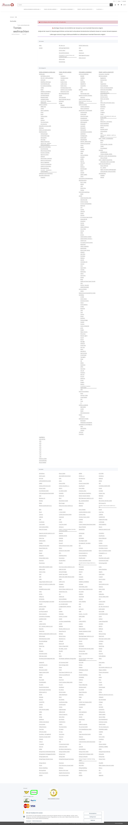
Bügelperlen (103, 78)
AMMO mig (43, 106)
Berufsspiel (83, 420)
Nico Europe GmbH (83, 653)
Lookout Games (42, 623)
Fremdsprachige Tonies (66, 87)
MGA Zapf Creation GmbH (104, 638)
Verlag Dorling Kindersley (104, 751)
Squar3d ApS (82, 719)
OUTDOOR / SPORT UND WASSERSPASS (107, 156)
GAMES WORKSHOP (45, 93)
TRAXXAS (41, 739)
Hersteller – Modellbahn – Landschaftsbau (46, 170)
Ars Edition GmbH (63, 490)
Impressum (28, 820)
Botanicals (82, 205)
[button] (115, 4)
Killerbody (61, 614)
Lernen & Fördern (83, 289)
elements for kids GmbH (64, 550)
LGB (80, 619)
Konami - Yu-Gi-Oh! (83, 614)
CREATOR (82, 211)
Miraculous (82, 333)
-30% (40, 448)
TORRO (42, 87)
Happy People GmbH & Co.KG (45, 581)
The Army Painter (44, 122)
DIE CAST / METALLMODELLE (47, 78)
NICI (81, 399)
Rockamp (41, 697)
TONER (102, 146)
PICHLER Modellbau (83, 674)
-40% (40, 445)
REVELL (100, 692)
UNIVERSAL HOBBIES (103, 746)
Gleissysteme (44, 137)
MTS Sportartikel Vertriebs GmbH (86, 648)
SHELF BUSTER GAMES (44, 709)
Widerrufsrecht (82, 57)
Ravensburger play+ (84, 93)
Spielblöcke (83, 133)
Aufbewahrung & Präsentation (46, 173)
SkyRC (40, 714)
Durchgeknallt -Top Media (84, 543)
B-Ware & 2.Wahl (43, 458)
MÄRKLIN (101, 628)
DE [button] (114, 1)
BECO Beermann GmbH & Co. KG (86, 498)
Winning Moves (42, 770)
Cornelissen (41, 522)
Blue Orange (62, 503)
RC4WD (100, 689)
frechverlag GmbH (103, 563)
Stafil (101, 133)
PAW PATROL (83, 428)
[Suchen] (111, 4)
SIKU (81, 87)
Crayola (102, 110)
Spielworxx (41, 719)
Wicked (82, 277)
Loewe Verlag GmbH (103, 621)
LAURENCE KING (42, 619)
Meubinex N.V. (62, 638)
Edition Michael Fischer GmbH (65, 545)
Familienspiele (83, 112)
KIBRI (80, 611)
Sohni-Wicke (61, 717)
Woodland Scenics (83, 770)
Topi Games (61, 734)
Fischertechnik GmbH (103, 560)
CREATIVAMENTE (102, 524)
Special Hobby (102, 717)
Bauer (81, 393)
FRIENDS (82, 225)
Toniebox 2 (63, 76)
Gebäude (43, 156)
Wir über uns (62, 45)
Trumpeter (41, 744)
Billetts (101, 140)
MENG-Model (42, 636)
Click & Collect (62, 50)
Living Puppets (83, 397)
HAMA (60, 579)
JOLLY (101, 142)
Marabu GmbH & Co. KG (64, 628)
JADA (80, 604)
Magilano (81, 626)
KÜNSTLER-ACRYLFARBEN (106, 89)
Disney (81, 316)
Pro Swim (41, 684)
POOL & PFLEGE (103, 158)
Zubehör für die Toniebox (66, 89)
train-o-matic (102, 736)
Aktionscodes (62, 59)
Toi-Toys (61, 731)
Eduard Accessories (103, 545)
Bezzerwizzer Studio (63, 500)
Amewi (80, 481)
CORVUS (81, 522)
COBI (81, 186)
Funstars (82, 324)
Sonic (81, 265)
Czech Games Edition (43, 527)
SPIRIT (81, 366)
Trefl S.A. (61, 739)
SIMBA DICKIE (62, 712)
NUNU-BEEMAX (102, 656)
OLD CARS (81, 662)
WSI (99, 770)
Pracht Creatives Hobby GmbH (65, 682)
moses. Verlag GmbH (63, 646)
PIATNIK (41, 674)
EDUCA (60, 548)
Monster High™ (83, 335)
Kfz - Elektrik (103, 167)
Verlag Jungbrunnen (43, 756)
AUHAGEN (61, 493)
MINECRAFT (83, 244)
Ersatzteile (81, 434)
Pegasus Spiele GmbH (44, 672)
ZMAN (80, 772)
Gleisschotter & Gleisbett (46, 158)
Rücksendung (62, 61)
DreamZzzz (82, 221)
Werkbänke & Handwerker (86, 422)
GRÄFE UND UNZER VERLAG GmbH (66, 576)
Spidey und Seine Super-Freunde (87, 281)
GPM (40, 576)
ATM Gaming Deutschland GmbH (46, 493)
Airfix (60, 478)
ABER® (80, 473)
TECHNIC (82, 269)
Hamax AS (81, 579)
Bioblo (81, 194)
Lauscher (63, 80)
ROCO (60, 697)
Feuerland (41, 560)
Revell (42, 89)
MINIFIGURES (83, 248)
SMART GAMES (83, 174)
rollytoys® (101, 697)
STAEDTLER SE (62, 721)
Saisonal (82, 263)
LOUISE (60, 623)
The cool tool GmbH (83, 726)
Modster (81, 643)
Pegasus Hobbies (102, 669)
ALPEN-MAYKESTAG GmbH (45, 481)
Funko (100, 566)
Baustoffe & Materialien (44, 175)
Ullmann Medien (102, 744)
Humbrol (81, 599)
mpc (40, 648)
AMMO (40, 483)
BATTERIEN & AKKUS (45, 76)
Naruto (82, 339)
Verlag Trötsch (102, 759)
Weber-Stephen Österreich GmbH (106, 765)
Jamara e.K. (101, 604)
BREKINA (81, 505)
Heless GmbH (102, 589)
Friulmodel (81, 566)
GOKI (81, 91)
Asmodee (101, 490)
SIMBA (40, 712)
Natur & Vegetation (45, 162)
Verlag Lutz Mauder (83, 756)
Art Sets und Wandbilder (86, 203)
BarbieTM (82, 308)
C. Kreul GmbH (62, 512)
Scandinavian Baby (63, 702)
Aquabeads (102, 106)
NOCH (60, 656)
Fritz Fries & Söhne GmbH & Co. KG (66, 566)
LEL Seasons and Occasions (86, 242)
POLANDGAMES (42, 682)
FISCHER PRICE (62, 560)
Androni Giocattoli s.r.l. (64, 485)
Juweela (60, 611)
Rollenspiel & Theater (83, 418)
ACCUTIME (101, 473)
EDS (80, 545)
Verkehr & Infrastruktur (46, 166)
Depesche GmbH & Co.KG (104, 529)
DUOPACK (82, 318)
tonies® (60, 74)
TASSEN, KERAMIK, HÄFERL (106, 154)
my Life (82, 337)
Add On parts (42, 476)
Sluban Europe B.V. (63, 714)
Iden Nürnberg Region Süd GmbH (46, 601)
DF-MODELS (101, 533)
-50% (40, 441)
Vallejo (42, 118)
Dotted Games (42, 540)
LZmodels (101, 623)
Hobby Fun (41, 596)
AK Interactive (44, 124)
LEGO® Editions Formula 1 (86, 238)
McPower (61, 633)
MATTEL (82, 161)
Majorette (41, 628)
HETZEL (40, 594)
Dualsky (41, 543)
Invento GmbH (102, 601)
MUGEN (100, 648)
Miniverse (82, 97)
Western (82, 384)
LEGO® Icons (83, 240)
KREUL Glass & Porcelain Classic (107, 102)
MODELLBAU (42, 74)
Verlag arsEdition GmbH (64, 751)
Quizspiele (82, 126)
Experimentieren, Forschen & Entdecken (85, 102)
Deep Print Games (43, 529)
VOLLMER (101, 763)
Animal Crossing (84, 201)
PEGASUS (82, 166)
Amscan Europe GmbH (84, 483)
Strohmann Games (103, 721)
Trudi (81, 401)
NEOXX (100, 651)
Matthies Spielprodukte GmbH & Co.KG (47, 633)
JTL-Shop (121, 823)
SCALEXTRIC (83, 85)
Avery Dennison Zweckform (85, 493)
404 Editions (42, 473)
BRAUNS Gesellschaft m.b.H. (45, 505)
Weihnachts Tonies (65, 91)
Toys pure (61, 736)
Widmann (61, 767)
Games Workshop (103, 569)
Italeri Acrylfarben (45, 110)
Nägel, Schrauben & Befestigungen (108, 169)
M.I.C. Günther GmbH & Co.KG (46, 626)
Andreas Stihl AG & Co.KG (44, 485)
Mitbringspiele (83, 122)
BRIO (40, 509)
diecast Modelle (42, 462)
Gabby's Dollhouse (84, 227)
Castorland (61, 517)
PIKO (100, 674)
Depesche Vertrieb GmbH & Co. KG (47, 533)
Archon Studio (42, 488)
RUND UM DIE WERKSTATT (105, 163)
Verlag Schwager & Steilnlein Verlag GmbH (87, 759)
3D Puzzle (82, 416)
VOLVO (40, 765)
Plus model (41, 679)
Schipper (101, 702)
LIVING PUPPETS (82, 621)
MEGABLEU (81, 633)
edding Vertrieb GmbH (44, 545)
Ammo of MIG (62, 483)
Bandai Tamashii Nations (84, 495)
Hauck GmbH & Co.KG (103, 584)
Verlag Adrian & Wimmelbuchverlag (47, 751)
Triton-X (41, 741)
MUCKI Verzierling (104, 125)
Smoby (40, 717)
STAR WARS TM (83, 262)
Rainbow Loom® (104, 129)
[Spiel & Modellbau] (7, 4)
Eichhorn (81, 548)
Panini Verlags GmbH (63, 665)
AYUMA (82, 306)
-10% (40, 456)
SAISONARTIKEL (102, 173)
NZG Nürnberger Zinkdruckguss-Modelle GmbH (86, 659)
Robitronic (81, 694)
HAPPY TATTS (62, 581)
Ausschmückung (44, 148)
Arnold (100, 488)
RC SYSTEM (81, 689)
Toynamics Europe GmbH (44, 736)
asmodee (82, 149)
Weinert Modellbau (43, 767)
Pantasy (82, 190)
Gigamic (100, 571)
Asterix (82, 302)
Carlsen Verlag (82, 514)
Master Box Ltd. (62, 631)
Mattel (81, 411)
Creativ (102, 114)
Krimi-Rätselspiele (84, 120)
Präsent (80, 682)
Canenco (41, 514)
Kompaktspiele (83, 118)
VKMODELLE (81, 763)
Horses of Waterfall (84, 326)
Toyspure (81, 736)
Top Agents (82, 357)
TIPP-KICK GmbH (42, 731)
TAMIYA (60, 724)
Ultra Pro (41, 746)
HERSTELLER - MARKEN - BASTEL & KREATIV (108, 136)
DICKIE (81, 80)
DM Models (81, 538)
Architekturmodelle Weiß (104, 485)
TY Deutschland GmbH (64, 744)
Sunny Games (42, 724)
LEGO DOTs (83, 275)
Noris (80, 656)
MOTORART (81, 646)
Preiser (100, 682)
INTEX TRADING (82, 601)
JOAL (80, 606)
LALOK (100, 616)
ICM (100, 599)
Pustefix (100, 684)
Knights (82, 330)
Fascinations (61, 558)
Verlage (60, 103)
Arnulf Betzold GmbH (44, 490)
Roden (80, 697)
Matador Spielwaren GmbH (85, 631)
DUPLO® (82, 215)
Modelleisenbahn (43, 131)
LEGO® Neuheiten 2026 (85, 197)
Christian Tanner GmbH (84, 517)
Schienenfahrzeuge (45, 135)
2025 (81, 283)
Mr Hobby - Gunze (63, 648)
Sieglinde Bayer (62, 709)
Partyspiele (82, 124)
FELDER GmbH (82, 558)
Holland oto (61, 596)
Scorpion (81, 707)
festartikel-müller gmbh (104, 558)
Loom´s (102, 119)
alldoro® (101, 478)
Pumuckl (24, 34)
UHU (80, 744)
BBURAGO (101, 495)
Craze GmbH (42, 524)
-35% (40, 447)
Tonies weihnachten (21, 29)
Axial (40, 495)
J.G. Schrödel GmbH (63, 604)
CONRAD (81, 519)
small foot (81, 714)
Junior (81, 328)
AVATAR (82, 260)
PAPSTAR (41, 667)
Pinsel (42, 112)
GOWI (80, 574)
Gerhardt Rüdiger (63, 571)
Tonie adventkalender (23, 25)
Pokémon (82, 258)
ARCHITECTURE (83, 199)
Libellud (100, 619)
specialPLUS (83, 351)
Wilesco (100, 767)
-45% (40, 443)
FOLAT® (61, 563)
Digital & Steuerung (45, 141)
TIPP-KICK (82, 163)
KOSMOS (63, 105)
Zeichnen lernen (104, 96)
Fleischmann (42, 563)
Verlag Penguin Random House (46, 759)
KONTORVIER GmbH (103, 614)
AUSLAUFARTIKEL (43, 460)
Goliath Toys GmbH (63, 574)
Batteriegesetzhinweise (84, 55)
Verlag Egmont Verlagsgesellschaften (47, 754)
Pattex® (80, 667)
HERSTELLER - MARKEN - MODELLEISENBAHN (46, 144)
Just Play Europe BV (43, 611)
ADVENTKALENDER (84, 287)
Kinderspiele (83, 114)
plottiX (100, 677)
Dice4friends (101, 535)
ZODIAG (41, 775)
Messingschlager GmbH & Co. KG (86, 636)
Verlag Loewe (62, 756)
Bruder (100, 509)
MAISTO (100, 626)
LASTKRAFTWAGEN (45, 95)
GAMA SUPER (42, 569)
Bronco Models (82, 509)
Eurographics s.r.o (103, 553)
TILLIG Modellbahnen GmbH (85, 729)
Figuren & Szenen (45, 154)
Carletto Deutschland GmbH (65, 514)
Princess (82, 376)
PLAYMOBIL (81, 295)
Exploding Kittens (63, 555)
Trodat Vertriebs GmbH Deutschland (87, 741)
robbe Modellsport (63, 694)
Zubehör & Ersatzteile (85, 143)
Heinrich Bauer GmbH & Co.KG (86, 589)
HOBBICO (81, 594)
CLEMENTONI (102, 517)
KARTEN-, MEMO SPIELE (85, 141)
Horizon (82, 230)
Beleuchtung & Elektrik (46, 150)
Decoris (100, 527)
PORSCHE (82, 343)
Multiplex (41, 651)
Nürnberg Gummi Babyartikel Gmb (47, 658)
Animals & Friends (84, 300)
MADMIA (61, 626)
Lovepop (81, 623)
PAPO (81, 426)
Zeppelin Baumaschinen (64, 772)
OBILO (100, 658)
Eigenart (41, 550)
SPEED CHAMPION (84, 246)
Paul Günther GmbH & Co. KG (105, 667)
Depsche (61, 533)
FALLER (100, 555)
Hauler (40, 586)
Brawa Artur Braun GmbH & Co (66, 505)
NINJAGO (82, 252)
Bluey (81, 279)
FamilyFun (82, 372)
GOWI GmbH (101, 574)
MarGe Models (82, 628)
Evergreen (41, 555)
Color (81, 312)
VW (81, 361)
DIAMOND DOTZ (42, 535)
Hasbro (100, 581)
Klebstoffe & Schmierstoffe (45, 126)
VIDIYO (81, 273)
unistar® (81, 746)
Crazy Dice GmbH (63, 524)
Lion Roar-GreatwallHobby (65, 621)
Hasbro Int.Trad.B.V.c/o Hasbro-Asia (47, 584)
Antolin (60, 95)
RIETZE (40, 694)
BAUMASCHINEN (44, 97)
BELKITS (100, 498)
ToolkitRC (101, 731)
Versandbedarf (103, 148)
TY (81, 403)
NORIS (81, 164)
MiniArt (80, 641)
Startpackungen (44, 133)
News (119, 1)
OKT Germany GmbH (63, 662)
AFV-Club (41, 478)
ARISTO (60, 488)
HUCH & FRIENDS (84, 155)
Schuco (100, 704)
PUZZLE (80, 414)
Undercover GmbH (63, 746)
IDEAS (81, 232)
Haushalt (101, 150)
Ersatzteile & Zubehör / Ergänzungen (85, 387)
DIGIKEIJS (61, 538)
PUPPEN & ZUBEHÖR (83, 405)
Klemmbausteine (82, 180)
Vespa (81, 359)
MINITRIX (41, 643)
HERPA (100, 591)
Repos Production (83, 692)
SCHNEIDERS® (82, 704)
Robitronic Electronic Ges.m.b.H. (106, 694)
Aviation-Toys (102, 493)
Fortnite (82, 223)
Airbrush (43, 120)
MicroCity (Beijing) (43, 641)
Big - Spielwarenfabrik (84, 500)
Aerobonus (101, 476)
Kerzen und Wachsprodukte (106, 87)
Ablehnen (93, 820)
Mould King (83, 188)
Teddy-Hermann (42, 726)
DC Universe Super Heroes (86, 217)
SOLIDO (80, 717)
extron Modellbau (83, 555)
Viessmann (61, 763)
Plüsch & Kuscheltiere (84, 391)
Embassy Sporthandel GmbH (85, 550)
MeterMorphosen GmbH (44, 638)
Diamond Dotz (103, 80)
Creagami (102, 112)
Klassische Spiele (84, 116)
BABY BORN (83, 407)
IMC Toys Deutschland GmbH (65, 601)
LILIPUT (40, 621)
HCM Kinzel (61, 586)
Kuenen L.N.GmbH (63, 616)
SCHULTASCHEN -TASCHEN (106, 144)
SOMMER (102, 175)
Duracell (61, 543)
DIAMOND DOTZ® (63, 535)
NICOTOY (101, 653)
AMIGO (82, 147)
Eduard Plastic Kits (43, 548)
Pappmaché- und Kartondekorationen (104, 92)
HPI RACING (41, 599)
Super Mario (83, 267)
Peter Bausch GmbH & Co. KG (65, 672)
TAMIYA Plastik (102, 724)
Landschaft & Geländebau (45, 146)
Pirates (82, 380)
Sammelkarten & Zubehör (86, 131)
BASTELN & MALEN (103, 76)
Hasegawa (61, 584)
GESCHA (80, 571)
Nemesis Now (82, 651)
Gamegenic (81, 569)
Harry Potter (83, 229)
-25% (40, 450)
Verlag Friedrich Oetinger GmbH (86, 754)
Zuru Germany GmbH (63, 775)
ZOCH (100, 772)
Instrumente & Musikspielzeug (86, 178)
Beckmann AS (42, 498)
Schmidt (82, 172)
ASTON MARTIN (83, 304)
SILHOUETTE (101, 709)
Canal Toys (101, 512)
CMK (40, 519)
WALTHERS (81, 765)
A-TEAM (82, 296)
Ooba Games (102, 662)
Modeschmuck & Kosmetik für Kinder (87, 293)
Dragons (82, 382)
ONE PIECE (82, 254)
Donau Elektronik (104, 165)
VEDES (100, 749)
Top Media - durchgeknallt (45, 734)
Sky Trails (82, 347)
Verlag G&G (101, 754)
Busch (40, 512)
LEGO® (80, 196)
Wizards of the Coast (63, 770)
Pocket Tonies (64, 85)
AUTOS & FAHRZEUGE (83, 74)
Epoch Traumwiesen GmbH (105, 550)
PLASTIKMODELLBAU (45, 83)
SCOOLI (60, 707)
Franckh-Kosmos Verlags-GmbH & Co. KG (87, 563)
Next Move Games (43, 653)
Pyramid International (44, 687)
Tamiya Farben (44, 116)
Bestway (41, 500)
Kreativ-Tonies (64, 81)
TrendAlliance (82, 739)
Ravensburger (83, 168)
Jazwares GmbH (42, 606)
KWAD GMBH (82, 616)
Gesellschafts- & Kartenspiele (85, 110)
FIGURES (82, 322)
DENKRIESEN (82, 529)
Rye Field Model (102, 699)
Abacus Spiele (62, 473)
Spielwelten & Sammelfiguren (85, 424)
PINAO (40, 677)
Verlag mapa (101, 756)
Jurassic (82, 234)
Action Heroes (83, 298)
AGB (80, 48)
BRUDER (82, 76)
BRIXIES (82, 184)
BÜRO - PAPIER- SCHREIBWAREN (106, 138)
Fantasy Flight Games (44, 558)
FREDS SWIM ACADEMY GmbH (45, 566)
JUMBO (82, 159)
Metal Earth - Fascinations (106, 121)
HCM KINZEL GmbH (83, 586)
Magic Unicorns (83, 331)
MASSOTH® (41, 631)
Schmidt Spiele (62, 704)
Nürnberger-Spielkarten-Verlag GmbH (67, 658)
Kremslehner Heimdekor (44, 616)
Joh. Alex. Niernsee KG (104, 606)
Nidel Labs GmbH (43, 656)
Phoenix (80, 672)
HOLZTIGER (81, 596)
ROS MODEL (61, 699)
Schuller (41, 707)
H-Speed (101, 576)
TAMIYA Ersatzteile (83, 724)
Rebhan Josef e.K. (43, 692)
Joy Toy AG (81, 609)
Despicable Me (83, 219)
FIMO (101, 81)
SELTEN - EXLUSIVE (84, 285)
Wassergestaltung (45, 168)
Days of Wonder (82, 527)
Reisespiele (83, 128)
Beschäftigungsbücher (64, 93)
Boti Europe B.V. (102, 503)
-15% (40, 454)
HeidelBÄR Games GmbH (44, 589)
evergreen (43, 177)
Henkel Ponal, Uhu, (63, 591)
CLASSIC (82, 209)
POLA (100, 679)
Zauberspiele (83, 137)
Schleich (82, 430)
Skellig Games (102, 712)
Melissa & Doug (102, 633)
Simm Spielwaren (83, 712)
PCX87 (60, 669)
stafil (80, 721)
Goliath (82, 151)
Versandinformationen (64, 53)
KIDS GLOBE (101, 611)
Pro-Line (61, 684)
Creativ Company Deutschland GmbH (87, 524)
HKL (60, 594)
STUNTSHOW (83, 355)
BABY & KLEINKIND (83, 89)
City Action (82, 368)
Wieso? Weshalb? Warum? (64, 99)
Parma (60, 667)
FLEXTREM (82, 81)
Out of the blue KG (43, 665)
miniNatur (101, 641)
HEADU (82, 291)
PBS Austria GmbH (43, 669)
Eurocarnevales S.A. (83, 553)
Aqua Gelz (102, 104)
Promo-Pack (83, 345)
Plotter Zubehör (103, 95)
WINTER (102, 177)
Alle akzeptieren (92, 813)
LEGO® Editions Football (85, 236)
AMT (100, 483)
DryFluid (101, 540)
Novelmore (82, 364)
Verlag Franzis (62, 754)
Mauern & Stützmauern (46, 160)
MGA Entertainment (84, 412)
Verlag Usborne (42, 763)
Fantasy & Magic (84, 320)
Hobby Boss (101, 594)
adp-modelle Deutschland (65, 476)
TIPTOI (81, 176)
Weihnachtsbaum (16, 34)
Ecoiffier (100, 543)
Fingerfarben (103, 83)
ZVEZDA (80, 775)
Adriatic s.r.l (81, 476)
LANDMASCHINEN (45, 99)
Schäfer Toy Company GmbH (85, 702)
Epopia (40, 553)
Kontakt (124, 1)
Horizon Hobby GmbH (103, 596)
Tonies (80, 731)
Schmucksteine (103, 131)
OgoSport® (41, 662)
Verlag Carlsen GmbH (83, 751)
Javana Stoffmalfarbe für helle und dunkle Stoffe (108, 117)
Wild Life (82, 374)
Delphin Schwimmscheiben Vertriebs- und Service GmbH (67, 530)
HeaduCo (101, 586)
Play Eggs (82, 341)
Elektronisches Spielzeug (84, 99)
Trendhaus (101, 739)
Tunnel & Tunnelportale (46, 164)
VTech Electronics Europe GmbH (66, 765)
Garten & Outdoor (83, 104)
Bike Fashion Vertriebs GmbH (105, 500)
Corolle (82, 409)
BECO (60, 498)
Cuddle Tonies (64, 83)
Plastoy (60, 677)
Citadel (42, 108)
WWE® (82, 363)
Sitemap (81, 50)
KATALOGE (43, 80)
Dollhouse (82, 378)
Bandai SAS (61, 495)
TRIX (60, 741)
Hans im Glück (102, 579)
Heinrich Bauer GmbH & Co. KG (66, 589)
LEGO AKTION (42, 439)
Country (82, 314)
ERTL (60, 553)
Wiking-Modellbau (83, 767)
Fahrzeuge (43, 139)
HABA (81, 153)
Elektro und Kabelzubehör (45, 130)
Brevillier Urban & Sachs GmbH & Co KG (107, 506)
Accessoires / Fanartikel (104, 74)
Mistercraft (61, 643)
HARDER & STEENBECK (46, 91)
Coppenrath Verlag (103, 519)
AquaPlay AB (81, 485)
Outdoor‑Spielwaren (85, 106)
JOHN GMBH (42, 609)
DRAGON (61, 540)
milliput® (61, 641)
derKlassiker (81, 533)
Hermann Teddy (84, 395)
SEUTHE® (101, 707)
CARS (81, 310)
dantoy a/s (61, 527)
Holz (101, 100)
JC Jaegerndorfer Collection (65, 606)
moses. (82, 145)
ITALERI (40, 604)
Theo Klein (41, 729)
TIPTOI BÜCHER (62, 97)
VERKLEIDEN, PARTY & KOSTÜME (107, 161)
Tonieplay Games (64, 78)
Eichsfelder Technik (103, 548)
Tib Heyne (61, 729)
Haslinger (81, 584)
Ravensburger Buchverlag (66, 107)
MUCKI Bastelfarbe (104, 123)
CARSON (41, 517)
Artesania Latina (82, 490)
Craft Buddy (101, 522)
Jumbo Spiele (102, 609)
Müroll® (61, 651)
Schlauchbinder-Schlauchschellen (108, 171)
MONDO (101, 643)
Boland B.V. (81, 503)
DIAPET (80, 535)
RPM (80, 699)
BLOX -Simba (83, 182)
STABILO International (44, 721)
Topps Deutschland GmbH (85, 734)
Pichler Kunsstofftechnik (64, 674)
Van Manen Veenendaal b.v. (65, 749)
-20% (40, 452)
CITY (81, 207)
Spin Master (61, 719)
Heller (40, 591)
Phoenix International (103, 672)
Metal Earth (101, 636)
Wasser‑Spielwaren (84, 108)
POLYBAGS (82, 256)
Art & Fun (102, 108)
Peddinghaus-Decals (83, 669)
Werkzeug (41, 128)
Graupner (81, 576)
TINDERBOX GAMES (103, 729)
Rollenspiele (83, 130)
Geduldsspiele (83, 139)
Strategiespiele (83, 135)
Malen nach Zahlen (104, 98)
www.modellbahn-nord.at (53, 798)
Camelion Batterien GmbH (85, 512)
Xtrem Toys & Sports (43, 772)
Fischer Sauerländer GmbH (85, 560)
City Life (82, 370)
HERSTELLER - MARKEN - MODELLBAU (46, 102)
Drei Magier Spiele (83, 540)
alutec (60, 481)
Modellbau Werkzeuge (46, 81)
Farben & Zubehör (43, 104)
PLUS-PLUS (61, 679)
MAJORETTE (83, 83)
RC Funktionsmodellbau (46, 85)
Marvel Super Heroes (85, 250)
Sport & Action (83, 353)
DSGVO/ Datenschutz (37, 820)
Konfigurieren (93, 816)
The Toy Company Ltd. (104, 726)
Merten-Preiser (62, 636)
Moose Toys (41, 646)
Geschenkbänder (104, 85)
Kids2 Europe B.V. (43, 614)
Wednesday (83, 271)
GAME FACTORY (62, 569)
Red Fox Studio (62, 692)
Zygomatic (101, 775)
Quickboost (61, 687)
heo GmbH (81, 591)
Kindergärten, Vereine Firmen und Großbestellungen (66, 56)
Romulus (41, 699)
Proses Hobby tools (83, 684)
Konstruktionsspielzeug (84, 192)
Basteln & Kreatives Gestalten (85, 95)
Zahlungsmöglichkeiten (64, 48)
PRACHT (102, 127)
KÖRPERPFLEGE (103, 152)
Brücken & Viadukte (45, 152)
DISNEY (82, 213)
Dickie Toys (41, 538)
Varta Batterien (82, 749)
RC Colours (61, 689)
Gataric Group (42, 571)
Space (81, 349)
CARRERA (82, 78)
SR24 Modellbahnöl (103, 719)
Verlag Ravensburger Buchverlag (66, 759)
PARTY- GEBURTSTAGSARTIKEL (105, 160)
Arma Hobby (81, 488)
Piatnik (81, 170)
